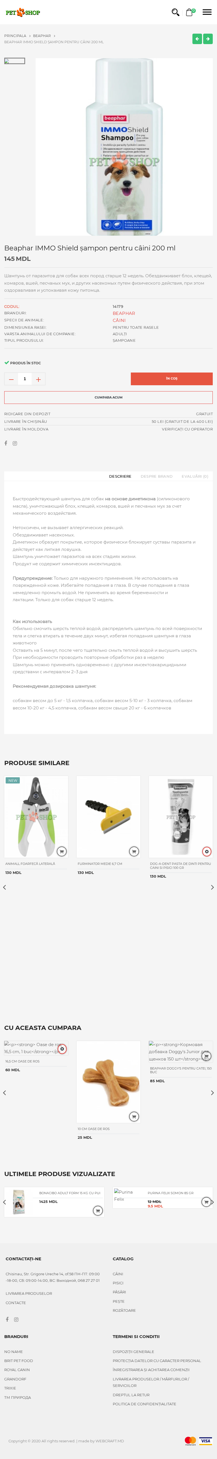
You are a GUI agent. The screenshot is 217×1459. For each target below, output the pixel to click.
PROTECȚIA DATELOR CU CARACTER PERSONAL (157, 1360)
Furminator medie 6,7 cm (100, 864)
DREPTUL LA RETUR (131, 1395)
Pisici (118, 1283)
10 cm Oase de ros (94, 1129)
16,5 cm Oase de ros (22, 1061)
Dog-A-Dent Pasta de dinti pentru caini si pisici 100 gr (180, 865)
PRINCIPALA (15, 36)
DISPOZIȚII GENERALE (133, 1351)
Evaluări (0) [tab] (195, 476)
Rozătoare (124, 1310)
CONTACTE (16, 1302)
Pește (119, 1301)
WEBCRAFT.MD (110, 1441)
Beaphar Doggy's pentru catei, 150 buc (181, 1070)
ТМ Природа (17, 1397)
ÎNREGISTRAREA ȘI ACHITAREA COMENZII (151, 1369)
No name (13, 1351)
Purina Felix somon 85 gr (171, 1193)
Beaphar (42, 36)
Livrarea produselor (29, 1293)
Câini (119, 320)
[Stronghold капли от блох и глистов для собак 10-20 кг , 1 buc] (197, 39)
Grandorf (15, 1379)
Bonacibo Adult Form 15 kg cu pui (69, 1193)
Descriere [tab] (120, 476)
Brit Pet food (18, 1360)
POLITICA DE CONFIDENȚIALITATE (144, 1404)
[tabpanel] (124, 147)
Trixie (10, 1388)
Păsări (119, 1292)
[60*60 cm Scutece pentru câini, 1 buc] (208, 39)
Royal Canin (17, 1369)
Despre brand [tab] (157, 476)
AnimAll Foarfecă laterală (30, 864)
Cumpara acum (109, 397)
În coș (171, 378)
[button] (175, 12)
